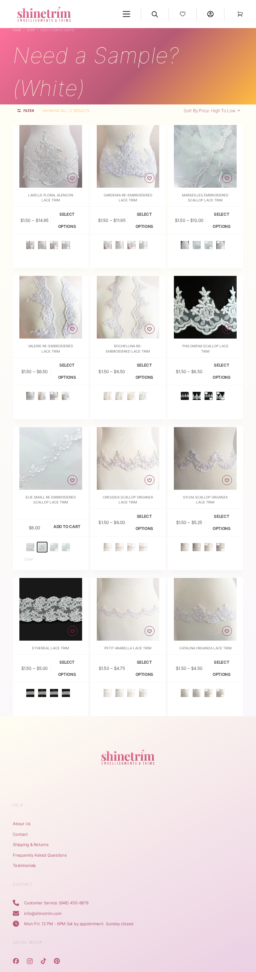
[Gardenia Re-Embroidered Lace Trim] (128, 156)
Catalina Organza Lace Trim (205, 648)
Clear (28, 559)
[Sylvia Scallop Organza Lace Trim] (205, 458)
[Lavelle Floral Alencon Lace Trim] (50, 156)
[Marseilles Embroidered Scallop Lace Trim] (205, 156)
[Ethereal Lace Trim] (50, 609)
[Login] (210, 14)
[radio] (30, 245)
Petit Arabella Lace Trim (127, 648)
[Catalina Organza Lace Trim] (205, 609)
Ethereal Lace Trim (50, 648)
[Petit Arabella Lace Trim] (128, 609)
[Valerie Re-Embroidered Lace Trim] (50, 307)
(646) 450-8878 (74, 902)
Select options (67, 220)
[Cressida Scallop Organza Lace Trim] (128, 458)
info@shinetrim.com (43, 913)
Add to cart (67, 526)
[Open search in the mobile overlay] (155, 14)
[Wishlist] (183, 14)
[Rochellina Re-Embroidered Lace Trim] (128, 307)
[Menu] (126, 14)
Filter (28, 110)
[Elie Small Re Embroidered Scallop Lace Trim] (50, 458)
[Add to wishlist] (72, 178)
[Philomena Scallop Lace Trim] (205, 307)
